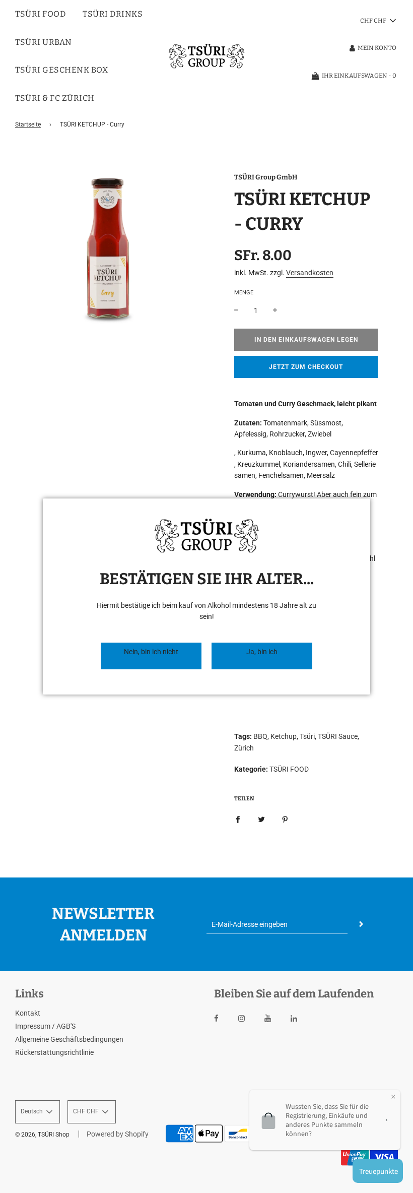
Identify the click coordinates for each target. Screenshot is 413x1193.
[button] (151, 656)
